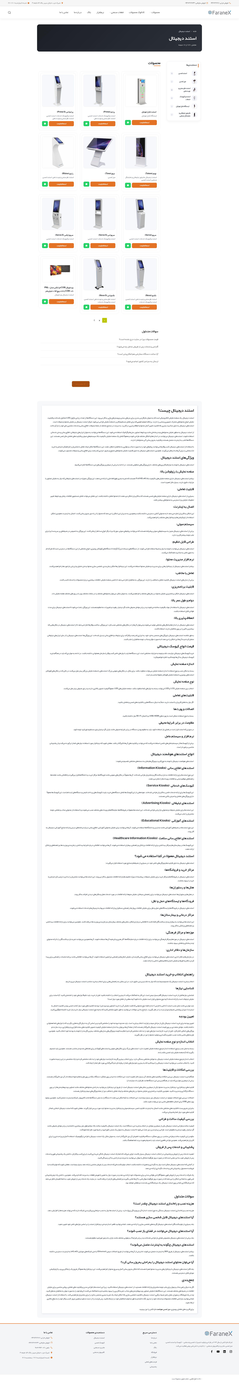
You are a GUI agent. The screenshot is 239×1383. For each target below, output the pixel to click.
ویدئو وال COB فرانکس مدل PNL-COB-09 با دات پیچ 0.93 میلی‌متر (58, 289)
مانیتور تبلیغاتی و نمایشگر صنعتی (141, 178)
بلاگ (155, 1347)
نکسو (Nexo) (150, 295)
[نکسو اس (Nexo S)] (99, 274)
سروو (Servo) (150, 235)
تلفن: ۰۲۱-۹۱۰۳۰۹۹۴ (42, 1347)
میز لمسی (111, 177)
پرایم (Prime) (109, 112)
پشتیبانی (153, 1366)
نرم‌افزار (154, 1357)
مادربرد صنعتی (99, 1347)
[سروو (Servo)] (141, 214)
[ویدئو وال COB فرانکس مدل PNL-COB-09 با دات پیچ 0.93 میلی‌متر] (58, 270)
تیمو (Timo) (110, 174)
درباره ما (154, 1338)
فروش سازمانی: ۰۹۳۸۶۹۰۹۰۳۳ (195, 3)
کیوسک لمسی (100, 1342)
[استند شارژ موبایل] (141, 91)
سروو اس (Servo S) (106, 235)
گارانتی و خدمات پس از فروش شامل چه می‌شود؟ (137, 346)
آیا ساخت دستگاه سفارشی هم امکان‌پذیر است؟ (137, 354)
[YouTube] (218, 1352)
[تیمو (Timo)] (99, 152)
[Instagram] (230, 1352)
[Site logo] (219, 13)
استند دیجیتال (151, 177)
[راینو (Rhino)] (58, 152)
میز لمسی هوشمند (163, 1309)
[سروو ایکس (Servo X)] (58, 214)
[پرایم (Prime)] (99, 91)
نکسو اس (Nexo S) (107, 295)
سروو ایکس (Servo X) (64, 235)
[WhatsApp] (128, 122)
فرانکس (193, 1379)
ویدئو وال (58, 295)
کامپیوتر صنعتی (99, 1352)
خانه (194, 31)
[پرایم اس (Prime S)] (58, 91)
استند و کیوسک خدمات (106, 116)
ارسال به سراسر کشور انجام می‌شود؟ (142, 361)
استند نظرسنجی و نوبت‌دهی (104, 118)
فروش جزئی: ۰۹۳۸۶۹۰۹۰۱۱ (219, 3)
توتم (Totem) (150, 174)
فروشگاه (154, 1352)
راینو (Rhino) (67, 174)
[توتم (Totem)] (141, 152)
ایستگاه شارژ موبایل (149, 116)
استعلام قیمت (144, 122)
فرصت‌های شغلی (151, 1362)
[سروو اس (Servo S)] (99, 214)
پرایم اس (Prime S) (65, 112)
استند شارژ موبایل (149, 112)
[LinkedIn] (224, 1352)
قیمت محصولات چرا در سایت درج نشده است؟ (138, 339)
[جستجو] (9, 12)
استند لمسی (92, 116)
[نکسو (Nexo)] (141, 274)
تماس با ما (153, 1342)
